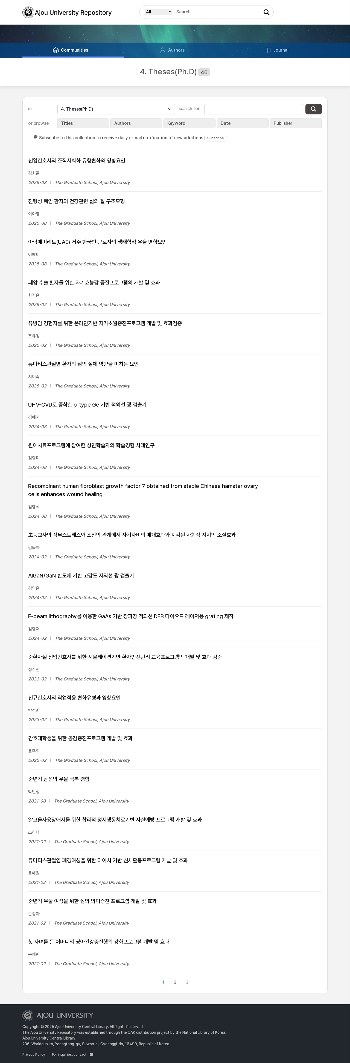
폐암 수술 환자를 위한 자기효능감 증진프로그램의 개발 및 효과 (94, 282)
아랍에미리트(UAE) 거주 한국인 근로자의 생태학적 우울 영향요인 (97, 242)
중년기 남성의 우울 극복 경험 (58, 779)
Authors (122, 123)
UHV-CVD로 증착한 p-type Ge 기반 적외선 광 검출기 (87, 404)
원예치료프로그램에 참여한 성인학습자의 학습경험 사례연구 (91, 445)
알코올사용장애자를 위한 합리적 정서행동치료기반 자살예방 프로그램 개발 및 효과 (115, 819)
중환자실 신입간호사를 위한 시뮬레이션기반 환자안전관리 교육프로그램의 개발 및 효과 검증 (125, 657)
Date (226, 123)
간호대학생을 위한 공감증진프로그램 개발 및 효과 (80, 738)
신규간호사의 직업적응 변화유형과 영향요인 (74, 697)
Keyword (176, 123)
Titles (67, 123)
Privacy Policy (33, 1054)
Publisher (283, 123)
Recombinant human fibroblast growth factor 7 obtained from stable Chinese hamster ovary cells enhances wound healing (143, 490)
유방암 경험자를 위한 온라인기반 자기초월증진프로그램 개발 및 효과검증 (105, 323)
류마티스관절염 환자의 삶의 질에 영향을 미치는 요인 (83, 364)
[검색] (313, 109)
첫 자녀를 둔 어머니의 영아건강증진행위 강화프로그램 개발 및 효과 (98, 941)
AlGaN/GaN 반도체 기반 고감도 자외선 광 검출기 (81, 575)
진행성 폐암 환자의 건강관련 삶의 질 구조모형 (76, 201)
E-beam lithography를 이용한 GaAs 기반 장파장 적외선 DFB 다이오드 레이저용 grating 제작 (131, 616)
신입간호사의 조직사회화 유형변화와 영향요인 (76, 160)
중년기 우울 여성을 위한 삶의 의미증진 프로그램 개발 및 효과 (92, 901)
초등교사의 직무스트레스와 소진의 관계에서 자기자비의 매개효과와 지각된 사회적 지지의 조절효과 (132, 535)
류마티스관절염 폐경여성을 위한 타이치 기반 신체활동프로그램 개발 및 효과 (108, 860)
